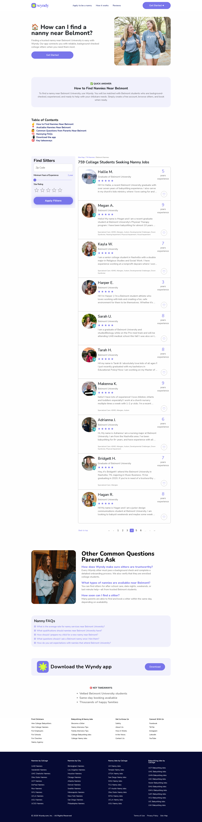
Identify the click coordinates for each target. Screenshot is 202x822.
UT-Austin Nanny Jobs (117, 788)
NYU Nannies (36, 792)
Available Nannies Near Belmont (51, 127)
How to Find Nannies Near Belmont (52, 124)
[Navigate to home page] (40, 5)
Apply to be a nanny (82, 5)
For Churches (36, 738)
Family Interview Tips (79, 731)
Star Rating (38, 184)
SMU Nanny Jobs (115, 781)
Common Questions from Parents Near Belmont (58, 130)
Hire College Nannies (39, 727)
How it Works (121, 731)
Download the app (43, 137)
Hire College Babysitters (41, 723)
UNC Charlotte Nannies (40, 773)
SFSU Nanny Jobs (115, 796)
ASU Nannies (36, 799)
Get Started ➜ (156, 5)
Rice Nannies (36, 788)
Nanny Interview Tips (79, 727)
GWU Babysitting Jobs (157, 790)
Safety (118, 723)
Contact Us (119, 738)
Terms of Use (139, 815)
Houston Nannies (75, 773)
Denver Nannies (74, 785)
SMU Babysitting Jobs (157, 786)
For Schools (36, 734)
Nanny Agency (37, 742)
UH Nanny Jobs (114, 766)
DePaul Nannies (37, 785)
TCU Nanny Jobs (114, 785)
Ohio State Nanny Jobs (117, 792)
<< (109, 531)
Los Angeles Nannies (76, 770)
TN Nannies (90, 157)
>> (154, 531)
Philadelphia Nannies (76, 803)
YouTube (152, 738)
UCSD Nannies (37, 803)
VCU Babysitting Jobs (157, 798)
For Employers (37, 731)
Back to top (83, 530)
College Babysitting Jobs (81, 734)
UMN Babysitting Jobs (157, 775)
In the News (120, 734)
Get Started (52, 55)
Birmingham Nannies (76, 766)
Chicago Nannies (74, 777)
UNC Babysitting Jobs (157, 771)
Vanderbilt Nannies (39, 770)
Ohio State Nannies (39, 777)
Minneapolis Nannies (76, 792)
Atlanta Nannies (74, 781)
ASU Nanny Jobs (115, 803)
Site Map (81, 157)
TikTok (152, 727)
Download (155, 666)
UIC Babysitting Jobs (156, 801)
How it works (102, 5)
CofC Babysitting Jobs (157, 794)
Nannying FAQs (42, 134)
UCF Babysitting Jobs (157, 768)
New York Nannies (75, 796)
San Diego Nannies (75, 799)
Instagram (153, 731)
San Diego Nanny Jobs (117, 777)
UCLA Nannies (37, 796)
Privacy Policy (152, 815)
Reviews (117, 5)
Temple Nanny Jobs (116, 770)
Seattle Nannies (74, 788)
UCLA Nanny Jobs (115, 799)
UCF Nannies (36, 781)
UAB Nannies (36, 766)
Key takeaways (41, 140)
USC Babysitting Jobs (157, 779)
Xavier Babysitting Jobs (157, 783)
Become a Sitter (78, 723)
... (145, 530)
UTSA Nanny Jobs (115, 773)
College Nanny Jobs (79, 738)
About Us (119, 727)
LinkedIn (152, 734)
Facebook (153, 723)
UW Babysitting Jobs (157, 805)
